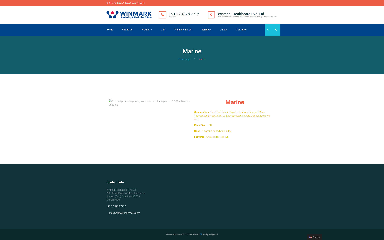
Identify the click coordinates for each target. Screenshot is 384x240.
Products (146, 29)
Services (206, 29)
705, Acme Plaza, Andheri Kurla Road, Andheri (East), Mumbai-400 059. (248, 17)
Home (109, 29)
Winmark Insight (183, 29)
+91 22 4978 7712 (116, 206)
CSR (163, 29)
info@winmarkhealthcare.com (124, 213)
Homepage (184, 59)
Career (223, 29)
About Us (127, 29)
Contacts (241, 29)
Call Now (172, 17)
